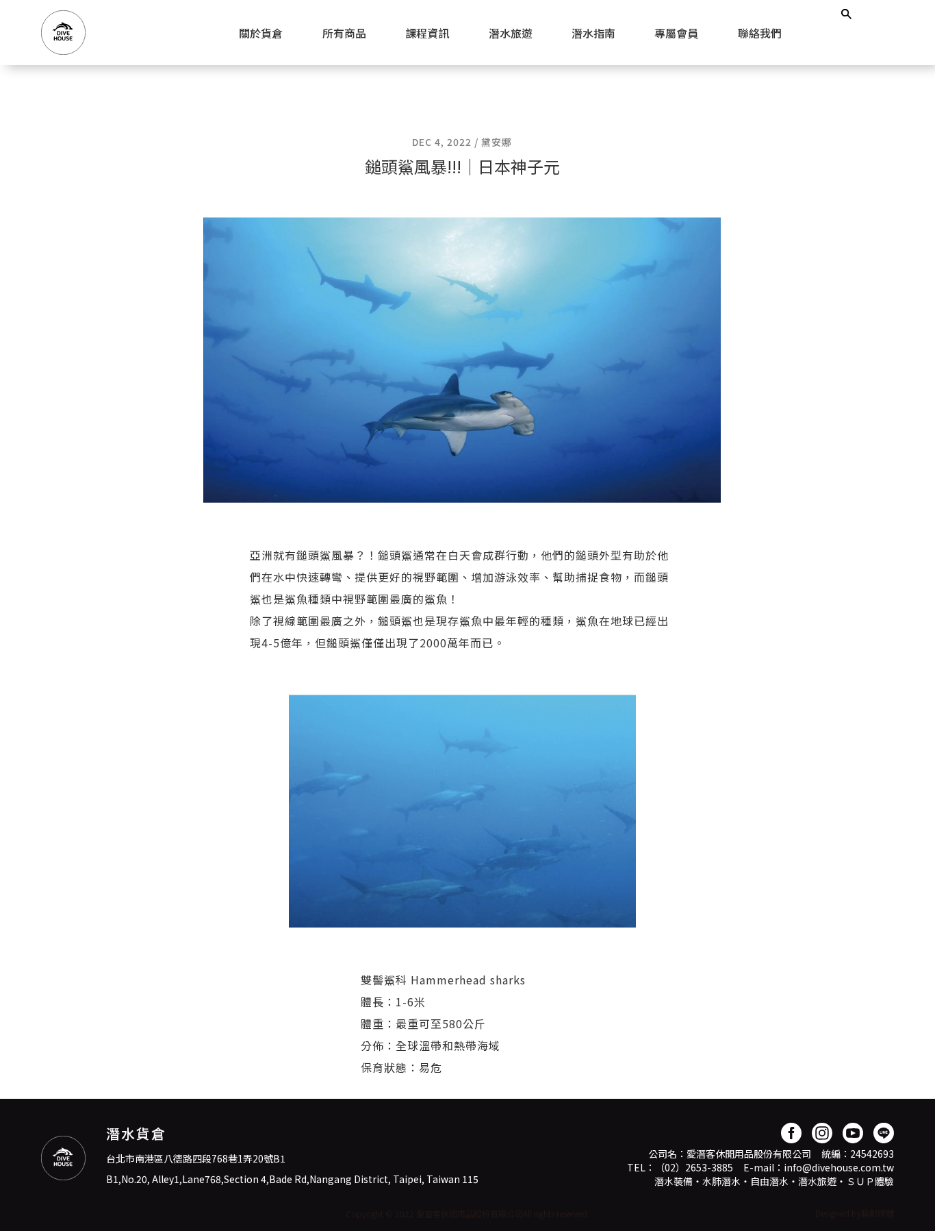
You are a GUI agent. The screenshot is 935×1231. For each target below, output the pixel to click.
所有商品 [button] (344, 33)
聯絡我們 (760, 33)
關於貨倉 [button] (261, 33)
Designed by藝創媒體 (854, 1213)
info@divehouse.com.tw (839, 1167)
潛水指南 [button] (593, 33)
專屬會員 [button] (676, 33)
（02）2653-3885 (694, 1167)
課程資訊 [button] (427, 33)
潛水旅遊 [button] (511, 33)
